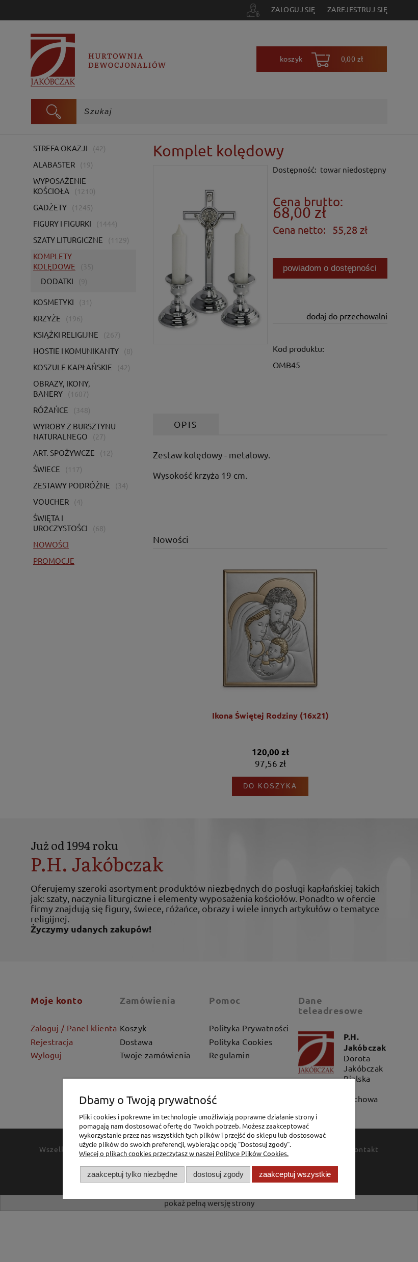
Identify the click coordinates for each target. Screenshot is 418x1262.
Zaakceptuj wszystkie (295, 1174)
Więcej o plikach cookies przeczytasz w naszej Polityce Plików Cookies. (184, 1153)
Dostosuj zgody (218, 1174)
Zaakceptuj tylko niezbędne (132, 1174)
